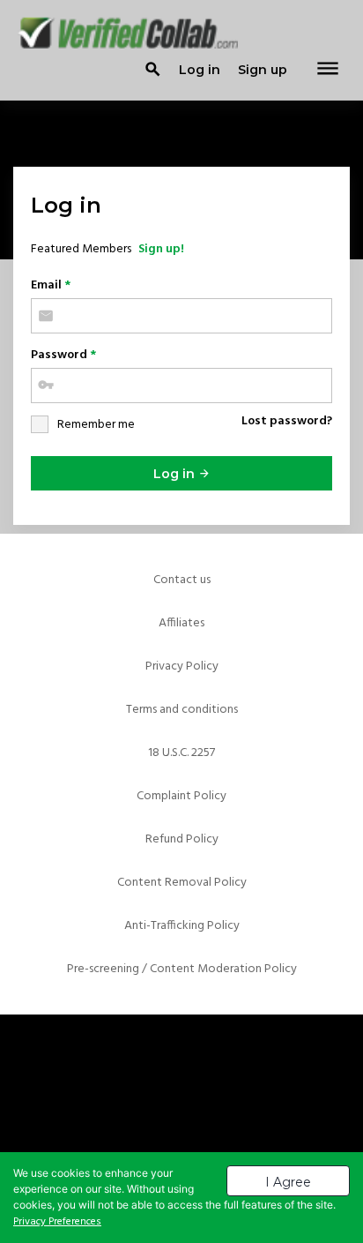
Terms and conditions (182, 710)
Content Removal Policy (182, 882)
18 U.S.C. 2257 (181, 753)
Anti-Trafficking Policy (182, 926)
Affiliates (181, 623)
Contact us (182, 580)
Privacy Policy (182, 666)
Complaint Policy (181, 796)
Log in (175, 474)
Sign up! (161, 249)
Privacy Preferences (57, 1222)
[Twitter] (181, 1071)
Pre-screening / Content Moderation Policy (182, 969)
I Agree (288, 1182)
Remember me (96, 425)
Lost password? (286, 421)
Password (63, 355)
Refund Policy (182, 839)
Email (50, 285)
